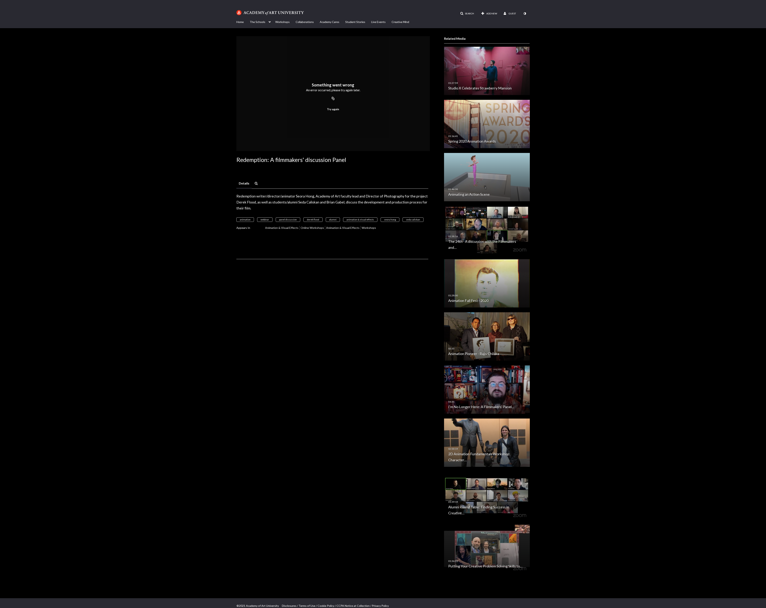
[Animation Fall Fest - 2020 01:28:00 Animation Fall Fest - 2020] (487, 283)
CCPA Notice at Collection (353, 605)
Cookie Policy (326, 605)
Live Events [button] (378, 22)
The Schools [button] (257, 22)
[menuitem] (243, 21)
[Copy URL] (333, 98)
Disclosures (289, 605)
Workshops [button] (282, 22)
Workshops (369, 227)
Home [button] (240, 22)
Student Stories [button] (355, 22)
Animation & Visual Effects (281, 227)
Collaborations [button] (305, 22)
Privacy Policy (380, 605)
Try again (333, 109)
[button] (467, 13)
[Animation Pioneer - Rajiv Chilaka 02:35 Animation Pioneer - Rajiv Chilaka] (487, 336)
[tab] (244, 183)
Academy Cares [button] (329, 22)
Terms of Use (307, 605)
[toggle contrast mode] (525, 13)
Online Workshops (312, 227)
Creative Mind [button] (400, 22)
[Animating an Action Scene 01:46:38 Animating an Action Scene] (487, 176)
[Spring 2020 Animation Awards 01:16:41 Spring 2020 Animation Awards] (487, 123)
